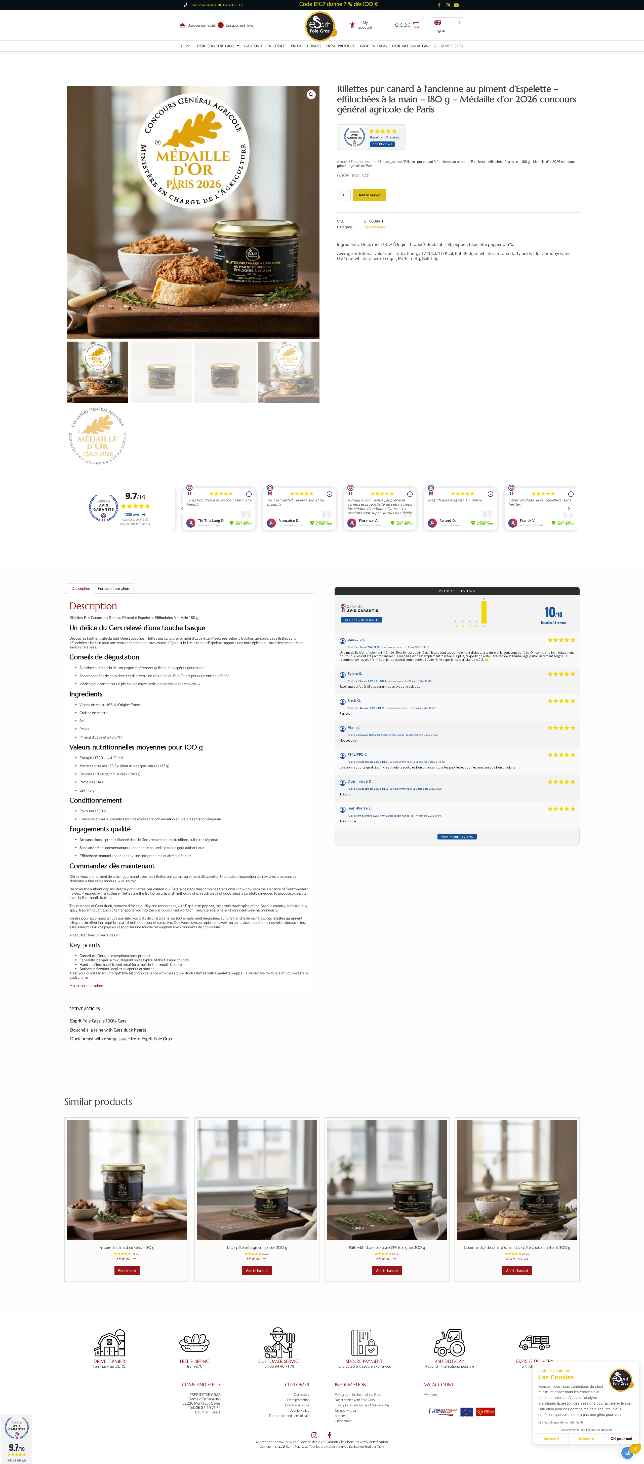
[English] (448, 22)
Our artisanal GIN (410, 46)
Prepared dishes (306, 46)
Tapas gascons (391, 161)
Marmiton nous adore (86, 985)
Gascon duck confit (265, 46)
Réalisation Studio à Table (366, 1446)
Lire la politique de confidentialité (561, 1422)
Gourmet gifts (448, 46)
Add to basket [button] (257, 1270)
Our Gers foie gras (215, 46)
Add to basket (370, 195)
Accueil (342, 161)
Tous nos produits (364, 161)
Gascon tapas (373, 46)
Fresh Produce (340, 46)
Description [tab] (81, 588)
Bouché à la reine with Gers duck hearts (108, 1030)
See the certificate (361, 619)
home (186, 46)
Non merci (551, 1439)
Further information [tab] (113, 588)
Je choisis (586, 1439)
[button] (635, 1448)
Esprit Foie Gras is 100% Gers (98, 1021)
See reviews (382, 144)
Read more (127, 1270)
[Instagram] (448, 5)
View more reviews (457, 836)
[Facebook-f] (439, 5)
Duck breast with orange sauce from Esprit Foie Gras (121, 1039)
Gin (116, 935)
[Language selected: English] (448, 22)
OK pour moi (621, 1439)
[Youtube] (456, 5)
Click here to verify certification (363, 1442)
